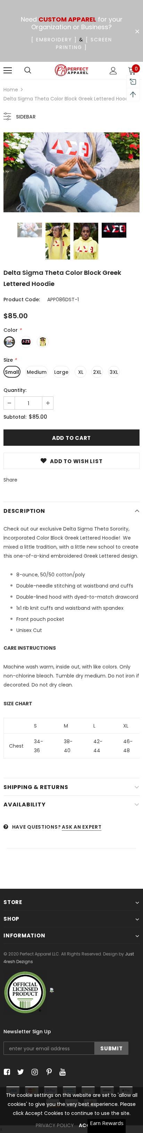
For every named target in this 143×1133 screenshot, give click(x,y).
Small (12, 372)
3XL (114, 372)
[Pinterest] (47, 1072)
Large (61, 372)
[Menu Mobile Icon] (7, 70)
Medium (37, 372)
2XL (97, 372)
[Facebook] (5, 1072)
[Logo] (72, 70)
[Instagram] (33, 1072)
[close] (137, 31)
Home (10, 89)
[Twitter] (19, 1072)
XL (80, 372)
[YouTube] (61, 1072)
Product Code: (21, 299)
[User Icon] (113, 70)
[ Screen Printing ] (84, 43)
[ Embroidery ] (54, 39)
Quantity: (14, 390)
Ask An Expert (81, 826)
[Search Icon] (27, 70)
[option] (71, 172)
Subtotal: (14, 416)
